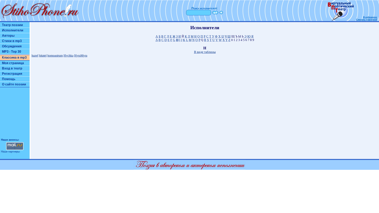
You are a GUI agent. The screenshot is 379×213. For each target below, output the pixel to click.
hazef (35, 55)
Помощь (8, 79)
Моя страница (13, 63)
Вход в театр (12, 68)
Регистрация (12, 73)
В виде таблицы (205, 52)
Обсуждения (12, 46)
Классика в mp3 (14, 57)
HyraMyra (80, 55)
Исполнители (12, 30)
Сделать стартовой (366, 19)
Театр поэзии (12, 25)
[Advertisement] (15, 114)
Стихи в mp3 (12, 41)
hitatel (43, 55)
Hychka (68, 55)
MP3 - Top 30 (11, 51)
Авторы (8, 35)
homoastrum (55, 55)
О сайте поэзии (14, 84)
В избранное (370, 17)
